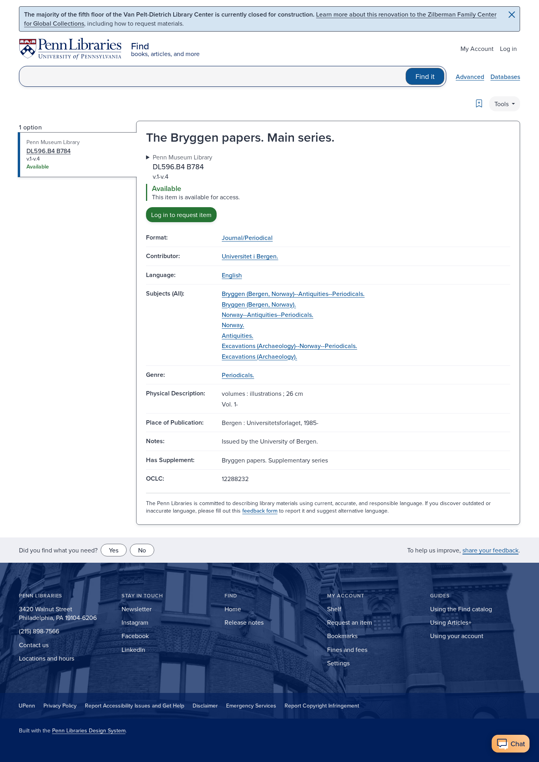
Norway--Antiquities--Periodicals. (267, 314)
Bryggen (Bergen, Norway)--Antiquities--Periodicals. (293, 293)
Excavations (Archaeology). (259, 356)
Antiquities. (237, 335)
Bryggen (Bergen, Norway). (259, 304)
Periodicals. (238, 375)
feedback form (259, 511)
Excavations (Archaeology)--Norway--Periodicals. (289, 345)
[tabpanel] (328, 187)
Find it (424, 76)
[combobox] (212, 76)
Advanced (470, 76)
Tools (502, 103)
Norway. (233, 324)
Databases (505, 76)
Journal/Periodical (247, 237)
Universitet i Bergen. (250, 256)
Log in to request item (181, 214)
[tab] (77, 154)
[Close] (512, 14)
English (232, 275)
